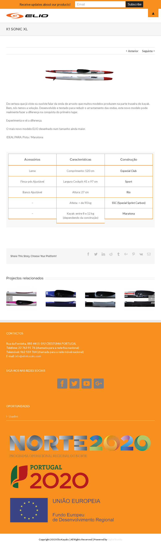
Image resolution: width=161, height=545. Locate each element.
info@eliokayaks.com (28, 356)
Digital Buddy (115, 539)
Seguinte (147, 51)
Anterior (133, 51)
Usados (13, 416)
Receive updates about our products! (45, 4)
